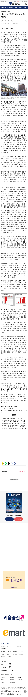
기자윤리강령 (14, 654)
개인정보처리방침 (5, 654)
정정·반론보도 (22, 654)
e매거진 (21, 1)
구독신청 (9, 519)
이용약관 (21, 651)
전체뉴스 (3, 7)
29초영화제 (12, 682)
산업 (25, 7)
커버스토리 (10, 7)
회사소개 (3, 651)
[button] (25, 1)
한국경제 (3, 677)
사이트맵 (9, 656)
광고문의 (15, 651)
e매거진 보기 (19, 519)
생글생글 (20, 679)
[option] (14, 580)
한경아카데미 (4, 679)
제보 (18, 1)
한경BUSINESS (6, 11)
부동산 (20, 7)
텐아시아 (12, 679)
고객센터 (3, 656)
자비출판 (14, 1)
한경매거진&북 (4, 1)
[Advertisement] (14, 546)
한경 (4, 646)
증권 (16, 7)
